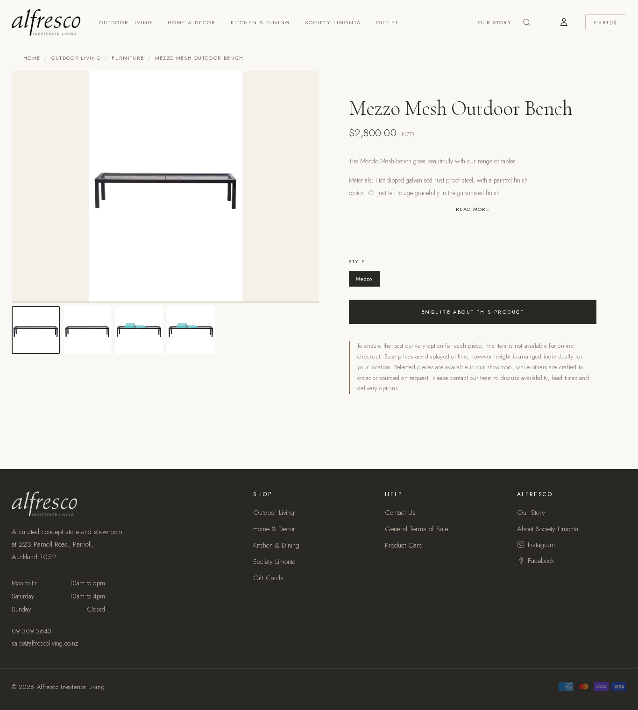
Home (31, 58)
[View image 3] (139, 330)
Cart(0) (605, 22)
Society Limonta (333, 22)
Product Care (403, 545)
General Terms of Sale (416, 529)
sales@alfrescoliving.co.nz (45, 643)
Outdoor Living (126, 22)
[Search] (527, 22)
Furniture (128, 58)
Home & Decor (192, 22)
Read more (472, 209)
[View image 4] (191, 330)
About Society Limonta (547, 529)
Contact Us (400, 512)
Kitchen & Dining (260, 22)
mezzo (364, 278)
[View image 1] (36, 330)
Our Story (495, 22)
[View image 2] (88, 330)
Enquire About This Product (472, 312)
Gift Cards (268, 578)
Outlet (387, 22)
